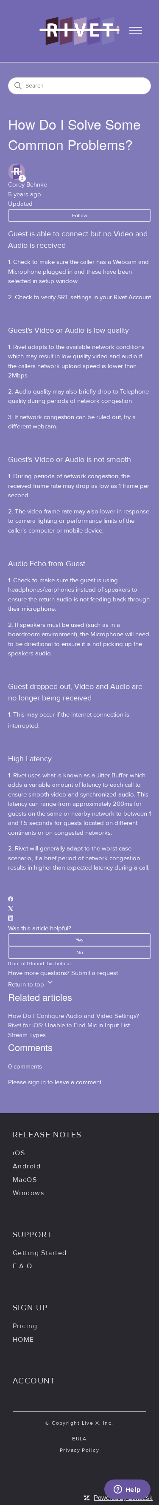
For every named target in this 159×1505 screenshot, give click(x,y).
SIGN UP (30, 1308)
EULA (79, 1438)
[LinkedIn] (10, 919)
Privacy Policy (79, 1450)
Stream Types (27, 1035)
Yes (79, 939)
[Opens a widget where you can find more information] (127, 1490)
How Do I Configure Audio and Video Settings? (73, 1016)
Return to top (27, 985)
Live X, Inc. (98, 1423)
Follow (79, 215)
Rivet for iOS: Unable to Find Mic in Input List (69, 1025)
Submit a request (94, 973)
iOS (19, 1153)
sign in (37, 1082)
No (79, 952)
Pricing (25, 1326)
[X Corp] (10, 909)
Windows (28, 1193)
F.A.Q (22, 1266)
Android (27, 1166)
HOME (23, 1339)
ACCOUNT (34, 1381)
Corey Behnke (27, 185)
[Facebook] (10, 900)
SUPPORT (33, 1235)
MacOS (25, 1180)
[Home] (79, 40)
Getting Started (40, 1253)
